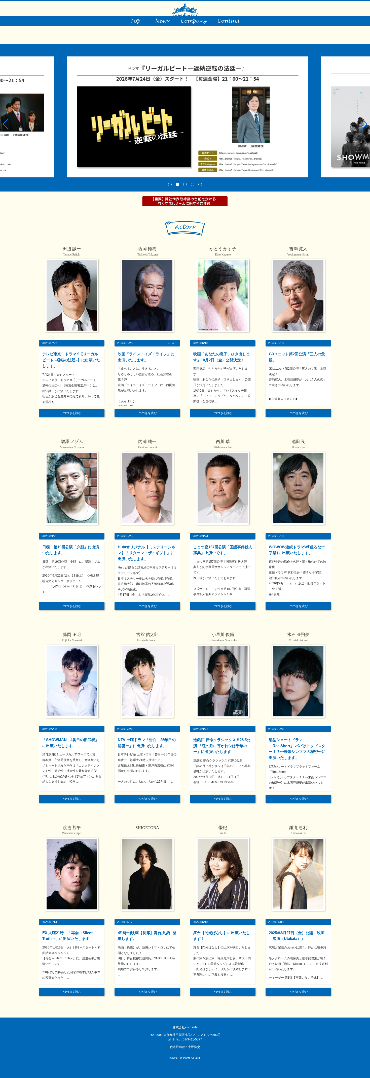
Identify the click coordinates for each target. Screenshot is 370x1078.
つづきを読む (72, 413)
